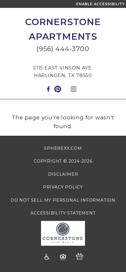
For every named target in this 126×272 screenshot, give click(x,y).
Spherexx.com (63, 148)
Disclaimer (63, 174)
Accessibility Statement (62, 213)
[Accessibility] (46, 256)
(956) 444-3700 (63, 49)
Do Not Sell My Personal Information (63, 200)
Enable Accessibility (100, 4)
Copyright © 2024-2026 (63, 161)
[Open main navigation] (73, 89)
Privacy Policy (63, 187)
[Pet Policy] (79, 256)
